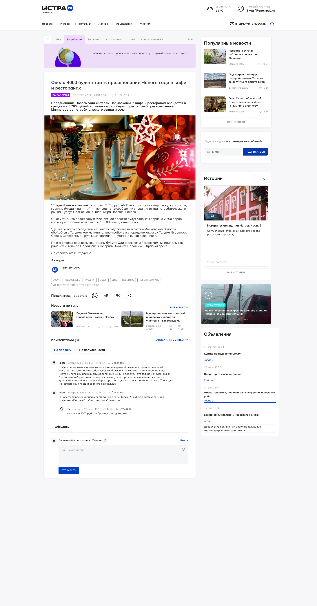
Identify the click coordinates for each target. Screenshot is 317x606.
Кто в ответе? (114, 39)
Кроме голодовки (152, 39)
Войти (184, 440)
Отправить (68, 470)
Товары (208, 360)
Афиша (103, 23)
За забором (74, 39)
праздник (89, 280)
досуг (56, 280)
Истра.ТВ (85, 23)
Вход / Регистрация (261, 10)
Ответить (118, 362)
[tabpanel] (236, 222)
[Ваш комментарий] (123, 454)
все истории (236, 272)
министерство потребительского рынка (76, 285)
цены (115, 280)
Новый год (128, 280)
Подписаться (255, 151)
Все (58, 39)
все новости (236, 122)
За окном (94, 39)
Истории (65, 23)
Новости (47, 23)
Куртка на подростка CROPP (222, 353)
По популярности (92, 350)
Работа (208, 380)
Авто (207, 421)
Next (264, 179)
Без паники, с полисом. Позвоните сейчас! (231, 414)
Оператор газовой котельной (223, 374)
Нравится (97, 362)
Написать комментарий (171, 339)
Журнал (145, 23)
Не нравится (103, 362)
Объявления (124, 23)
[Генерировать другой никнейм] (105, 440)
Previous (254, 179)
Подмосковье (72, 280)
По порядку (62, 350)
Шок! (132, 39)
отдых (103, 280)
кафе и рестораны (149, 280)
